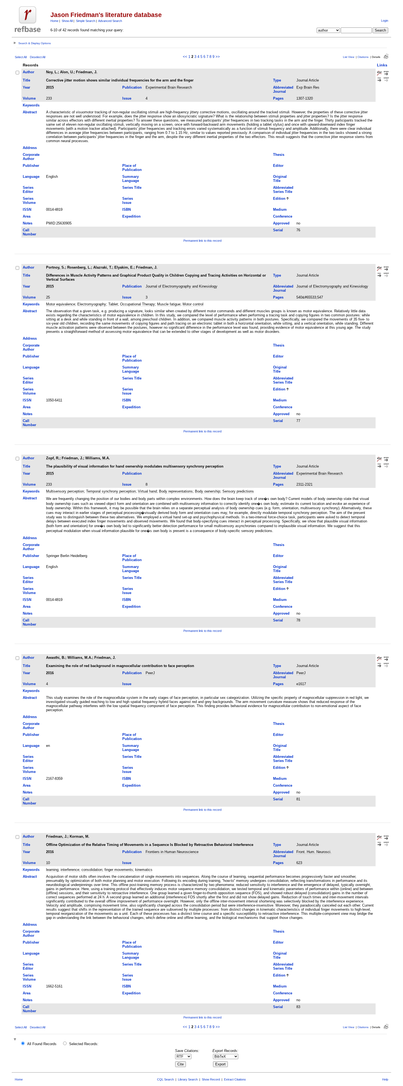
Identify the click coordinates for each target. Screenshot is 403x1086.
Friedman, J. (86, 72)
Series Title (131, 187)
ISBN (126, 209)
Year (26, 87)
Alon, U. (67, 72)
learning (52, 870)
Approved (281, 223)
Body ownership (207, 491)
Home (54, 20)
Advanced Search (110, 20)
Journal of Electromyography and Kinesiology (181, 286)
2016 (50, 673)
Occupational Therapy (137, 304)
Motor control (193, 304)
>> (217, 57)
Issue (126, 98)
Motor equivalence (60, 304)
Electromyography (91, 304)
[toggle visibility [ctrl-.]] (16, 1039)
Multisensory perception (65, 491)
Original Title (280, 179)
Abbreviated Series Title (283, 189)
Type (277, 80)
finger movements (118, 870)
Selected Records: (83, 1044)
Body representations (176, 491)
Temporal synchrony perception (111, 491)
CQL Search (165, 1079)
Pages (278, 98)
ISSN (27, 209)
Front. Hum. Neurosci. (313, 852)
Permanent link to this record (202, 240)
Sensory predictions (238, 491)
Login (384, 20)
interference (70, 870)
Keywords (31, 105)
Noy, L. (52, 72)
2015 (50, 87)
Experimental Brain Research (169, 87)
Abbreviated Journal (283, 89)
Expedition (131, 216)
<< (185, 57)
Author (28, 72)
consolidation (91, 870)
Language (31, 177)
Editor (278, 166)
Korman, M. (79, 836)
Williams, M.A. (97, 458)
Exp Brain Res (307, 87)
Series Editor (28, 189)
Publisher (31, 166)
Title (26, 80)
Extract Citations (235, 1079)
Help (385, 1079)
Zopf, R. (52, 458)
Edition (279, 198)
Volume (29, 98)
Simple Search (85, 20)
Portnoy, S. (55, 267)
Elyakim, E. (124, 267)
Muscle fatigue (168, 304)
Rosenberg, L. (79, 267)
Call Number (29, 232)
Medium (280, 209)
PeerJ (150, 673)
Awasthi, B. (55, 657)
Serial (278, 230)
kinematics (143, 870)
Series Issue (127, 200)
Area (26, 216)
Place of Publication (132, 168)
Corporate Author (31, 157)
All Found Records (41, 1044)
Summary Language (130, 179)
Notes (27, 223)
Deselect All (37, 57)
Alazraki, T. (102, 267)
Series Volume (29, 200)
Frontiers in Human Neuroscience (172, 852)
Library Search (188, 1079)
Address (30, 148)
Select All (21, 57)
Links (382, 65)
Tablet (113, 304)
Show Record (211, 1079)
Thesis (278, 155)
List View (348, 56)
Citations (362, 56)
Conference (282, 216)
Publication (132, 87)
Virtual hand (147, 491)
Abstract (30, 112)
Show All (67, 20)
